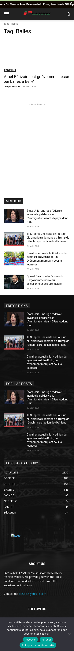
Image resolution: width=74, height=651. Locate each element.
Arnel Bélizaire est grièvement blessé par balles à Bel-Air (36, 79)
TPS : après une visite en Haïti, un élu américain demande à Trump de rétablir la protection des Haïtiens (48, 237)
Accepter (30, 639)
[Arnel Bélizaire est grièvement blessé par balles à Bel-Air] (37, 55)
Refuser (46, 639)
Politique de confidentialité (37, 645)
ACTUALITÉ (10, 70)
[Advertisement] (37, 143)
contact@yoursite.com (32, 594)
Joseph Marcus (12, 86)
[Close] (71, 3)
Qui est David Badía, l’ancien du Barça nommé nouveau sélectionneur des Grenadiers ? (45, 280)
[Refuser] (69, 634)
